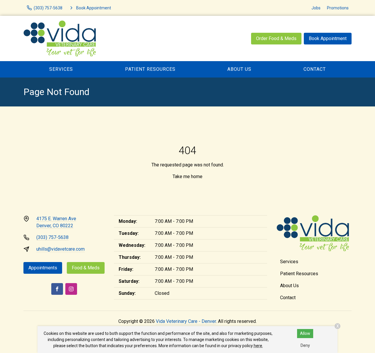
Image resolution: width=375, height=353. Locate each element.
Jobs (316, 8)
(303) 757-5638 (52, 237)
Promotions (338, 8)
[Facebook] (57, 289)
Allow (305, 333)
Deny (305, 345)
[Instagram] (71, 289)
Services (61, 69)
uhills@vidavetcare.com (60, 249)
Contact (315, 69)
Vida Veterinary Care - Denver (186, 321)
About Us (239, 69)
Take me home (187, 176)
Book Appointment (328, 38)
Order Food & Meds (276, 38)
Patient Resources (150, 69)
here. (258, 345)
